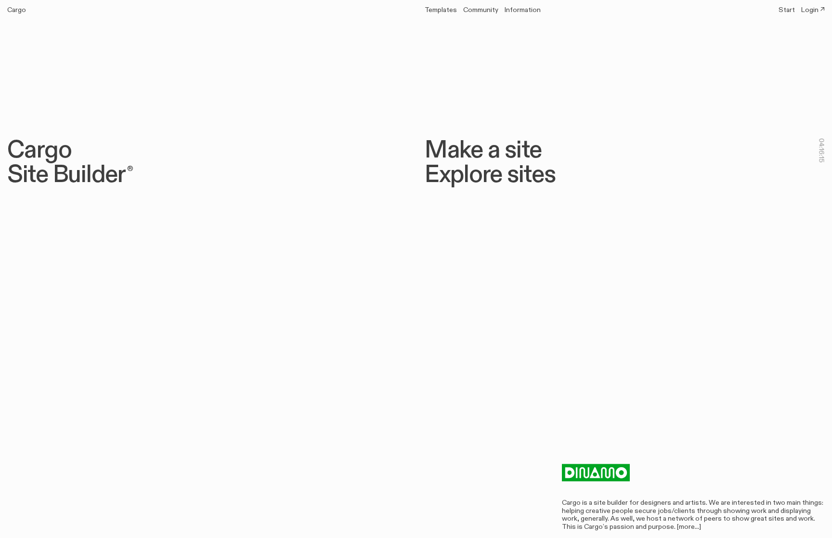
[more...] (689, 526)
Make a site (495, 149)
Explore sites (502, 173)
